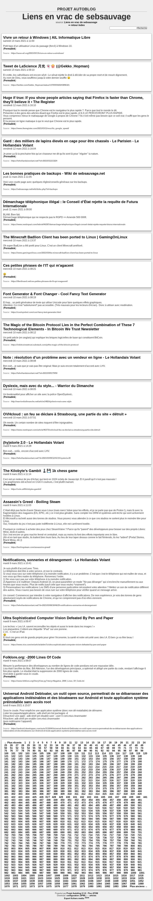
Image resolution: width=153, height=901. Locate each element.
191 (77, 764)
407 (48, 794)
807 (41, 848)
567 (41, 816)
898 (119, 859)
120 (145, 753)
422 (13, 797)
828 (48, 851)
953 (84, 867)
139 (133, 756)
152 (84, 759)
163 (20, 761)
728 (48, 837)
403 (20, 794)
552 (77, 813)
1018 (140, 875)
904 (20, 862)
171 (77, 761)
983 (13, 873)
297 (119, 777)
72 (130, 748)
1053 (7, 883)
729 (55, 837)
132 (84, 756)
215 (104, 767)
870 (63, 856)
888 (48, 859)
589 (55, 819)
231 (77, 769)
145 (34, 759)
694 (91, 832)
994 (91, 873)
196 (112, 764)
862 (6, 856)
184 (27, 764)
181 (6, 764)
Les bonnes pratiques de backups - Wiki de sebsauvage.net (54, 173)
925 (27, 864)
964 (20, 870)
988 (48, 873)
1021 (23, 878)
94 (113, 750)
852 (77, 854)
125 (34, 756)
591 (70, 819)
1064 (99, 883)
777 (112, 843)
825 (27, 851)
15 (93, 742)
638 (119, 824)
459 (126, 800)
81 (39, 750)
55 (34, 748)
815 (97, 848)
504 (20, 808)
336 (112, 783)
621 (140, 821)
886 (34, 859)
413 (90, 794)
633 (84, 824)
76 (11, 750)
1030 (99, 878)
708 (48, 835)
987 (41, 873)
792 (77, 846)
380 (140, 788)
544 (20, 813)
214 (97, 767)
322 (13, 783)
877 (112, 856)
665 (27, 829)
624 (20, 824)
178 (126, 761)
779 (126, 843)
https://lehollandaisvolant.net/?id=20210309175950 (34, 373)
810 (63, 848)
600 (133, 819)
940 (133, 864)
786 (34, 846)
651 (70, 827)
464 (20, 802)
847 (41, 854)
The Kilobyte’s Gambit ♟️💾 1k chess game (40, 471)
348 (55, 786)
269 (63, 775)
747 (41, 840)
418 (126, 794)
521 (140, 808)
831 (70, 851)
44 (113, 745)
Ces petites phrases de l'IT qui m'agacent (38, 265)
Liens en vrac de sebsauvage (76, 16)
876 (105, 856)
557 (112, 813)
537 (112, 810)
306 (41, 780)
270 (70, 775)
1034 (132, 878)
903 (13, 862)
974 (91, 870)
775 (98, 843)
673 (84, 829)
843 (13, 854)
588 (48, 819)
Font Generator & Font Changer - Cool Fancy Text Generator (54, 294)
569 (55, 816)
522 (6, 810)
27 (17, 745)
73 (136, 748)
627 (41, 824)
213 (90, 767)
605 (27, 821)
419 (133, 794)
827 (41, 851)
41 (96, 745)
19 (115, 742)
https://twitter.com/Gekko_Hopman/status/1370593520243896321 (40, 85)
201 (6, 767)
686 (34, 832)
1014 (107, 875)
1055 (23, 883)
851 (70, 854)
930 (63, 864)
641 (140, 824)
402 (13, 794)
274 (98, 775)
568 (48, 816)
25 (5, 745)
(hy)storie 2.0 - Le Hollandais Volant (33, 442)
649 (55, 827)
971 (70, 870)
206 (41, 767)
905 (27, 862)
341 (6, 786)
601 (140, 819)
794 (91, 846)
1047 (99, 881)
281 (6, 777)
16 (98, 742)
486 (34, 805)
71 (125, 748)
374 (98, 788)
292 (84, 777)
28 (22, 745)
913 (83, 862)
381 (6, 791)
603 (13, 821)
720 (133, 835)
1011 (82, 875)
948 (48, 867)
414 (97, 794)
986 (34, 873)
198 (126, 764)
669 (55, 829)
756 (105, 840)
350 (70, 786)
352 (84, 786)
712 (76, 835)
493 (84, 805)
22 (132, 742)
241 (6, 772)
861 (140, 854)
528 (48, 810)
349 (63, 786)
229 (63, 769)
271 (77, 775)
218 (126, 767)
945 (27, 867)
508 (48, 808)
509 (55, 808)
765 (27, 843)
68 (108, 748)
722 (6, 837)
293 (91, 777)
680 (133, 829)
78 (22, 750)
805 (27, 848)
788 (48, 846)
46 (125, 745)
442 (6, 800)
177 (119, 761)
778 (119, 843)
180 (140, 761)
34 (56, 745)
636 (105, 824)
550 (63, 813)
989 (55, 873)
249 (63, 772)
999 (126, 873)
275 (105, 775)
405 (34, 794)
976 (105, 870)
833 (84, 851)
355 (105, 786)
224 (27, 769)
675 (98, 829)
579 (126, 816)
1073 (32, 886)
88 (79, 750)
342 (13, 786)
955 (98, 867)
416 (112, 794)
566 (34, 816)
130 (70, 756)
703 (13, 835)
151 (77, 759)
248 (55, 772)
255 (105, 772)
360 (140, 786)
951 (70, 867)
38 (79, 745)
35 (62, 745)
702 (6, 835)
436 (110, 797)
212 (83, 767)
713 (83, 835)
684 (20, 832)
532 (77, 810)
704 (20, 835)
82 (45, 750)
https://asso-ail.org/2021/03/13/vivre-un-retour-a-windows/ (37, 53)
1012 (90, 875)
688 (48, 832)
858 (119, 854)
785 (27, 846)
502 (6, 808)
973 (84, 870)
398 (126, 791)
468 (48, 802)
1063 (90, 883)
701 (140, 832)
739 (126, 837)
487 (41, 805)
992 (77, 873)
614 (90, 821)
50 (5, 748)
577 (112, 816)
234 (98, 769)
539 (126, 810)
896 (105, 859)
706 (34, 835)
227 (48, 769)
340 (140, 783)
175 (105, 761)
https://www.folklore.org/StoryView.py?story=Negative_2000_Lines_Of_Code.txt (47, 681)
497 (112, 805)
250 (70, 772)
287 (48, 777)
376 (112, 788)
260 (140, 772)
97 (130, 750)
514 (90, 808)
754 (91, 840)
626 (34, 824)
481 (140, 802)
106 (48, 753)
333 (91, 783)
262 (13, 775)
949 (55, 867)
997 (112, 873)
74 (142, 748)
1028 (82, 878)
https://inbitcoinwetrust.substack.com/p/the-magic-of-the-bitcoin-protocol (45, 345)
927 (41, 864)
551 (70, 813)
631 (70, 824)
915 (97, 862)
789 (55, 846)
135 (105, 756)
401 (6, 794)
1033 (124, 878)
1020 (15, 878)
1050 (124, 881)
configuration (72, 895)
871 (70, 856)
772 (77, 843)
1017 (132, 875)
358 (126, 786)
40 (90, 745)
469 (55, 802)
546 (34, 813)
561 (140, 813)
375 (105, 788)
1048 (107, 881)
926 (34, 864)
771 (70, 843)
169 (63, 761)
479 (126, 802)
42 (102, 745)
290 (70, 777)
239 (133, 769)
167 (48, 761)
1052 (141, 881)
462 (6, 802)
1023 (40, 878)
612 (76, 821)
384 (27, 791)
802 (6, 848)
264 (27, 775)
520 (133, 808)
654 (91, 827)
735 (98, 837)
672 (77, 829)
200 (140, 764)
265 (34, 775)
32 (45, 745)
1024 (49, 878)
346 (41, 786)
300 (140, 777)
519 (126, 808)
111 (83, 753)
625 (27, 824)
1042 (57, 881)
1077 (65, 886)
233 (91, 769)
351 (77, 786)
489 (55, 805)
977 (112, 870)
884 (20, 859)
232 (84, 769)
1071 (15, 886)
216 (112, 767)
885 (27, 859)
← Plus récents (13, 742)
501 (140, 805)
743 (13, 840)
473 (84, 802)
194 (98, 764)
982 (6, 873)
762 (6, 843)
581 (140, 816)
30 (34, 745)
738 (119, 837)
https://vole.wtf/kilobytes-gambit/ (26, 489)
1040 (40, 881)
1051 (132, 881)
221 (6, 769)
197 (119, 764)
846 (34, 854)
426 (41, 797)
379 (133, 788)
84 (56, 750)
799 (126, 846)
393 (91, 791)
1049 (115, 881)
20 (121, 742)
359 (133, 786)
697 (112, 832)
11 (70, 742)
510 (63, 808)
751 (70, 840)
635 (98, 824)
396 (112, 791)
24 (144, 742)
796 (105, 846)
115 (111, 753)
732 (77, 837)
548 (48, 813)
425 (34, 797)
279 (133, 775)
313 (90, 780)
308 (55, 780)
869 (55, 856)
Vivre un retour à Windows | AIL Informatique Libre (46, 37)
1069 (141, 883)
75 (5, 750)
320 (140, 780)
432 (82, 797)
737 (112, 837)
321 (6, 783)
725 (27, 837)
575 (98, 816)
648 (48, 827)
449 (55, 800)
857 (112, 854)
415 (104, 794)
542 (6, 813)
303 (20, 780)
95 (119, 750)
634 (91, 824)
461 (140, 800)
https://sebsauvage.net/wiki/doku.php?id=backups (34, 189)
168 (55, 761)
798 (119, 846)
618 (119, 821)
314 (97, 780)
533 (84, 810)
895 (98, 859)
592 (77, 819)
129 (63, 756)
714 (90, 835)
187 (48, 764)
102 (20, 753)
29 (28, 745)
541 (140, 810)
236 (112, 769)
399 (133, 791)
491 (70, 805)
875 (98, 856)
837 (112, 851)
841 (140, 851)
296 (112, 777)
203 (20, 767)
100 (6, 753)
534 (91, 810)
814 (90, 848)
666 (34, 829)
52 (17, 748)
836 (105, 851)
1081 (99, 886)
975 (98, 870)
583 (13, 819)
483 (13, 805)
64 (85, 748)
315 (104, 780)
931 (70, 864)
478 (119, 802)
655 (98, 827)
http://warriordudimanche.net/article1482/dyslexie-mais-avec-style (41, 401)
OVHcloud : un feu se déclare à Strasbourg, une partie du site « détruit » (65, 414)
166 (41, 761)
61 (68, 748)
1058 (49, 883)
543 (13, 813)
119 (138, 753)
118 (131, 753)
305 (34, 780)
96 (125, 750)
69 (113, 748)
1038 (23, 881)
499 (126, 805)
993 (84, 873)
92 (102, 750)
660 (133, 827)
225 (34, 769)
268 (55, 775)
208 (55, 767)
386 (41, 791)
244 (27, 772)
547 (41, 813)
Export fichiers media (76, 898)
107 (55, 753)
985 (27, 873)
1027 (74, 878)
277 (119, 775)
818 (119, 848)
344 (27, 786)
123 (20, 756)
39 (85, 745)
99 (142, 750)
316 (112, 780)
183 (20, 764)
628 (48, 824)
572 (77, 816)
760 (133, 840)
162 (13, 761)
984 (20, 873)
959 (126, 867)
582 (6, 819)
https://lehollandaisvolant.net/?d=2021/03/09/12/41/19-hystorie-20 (41, 458)
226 (41, 769)
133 (91, 756)
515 (97, 808)
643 (13, 827)
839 (126, 851)
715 (97, 835)
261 (6, 775)
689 (55, 832)
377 (119, 788)
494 (91, 805)
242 (13, 772)
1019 (7, 878)
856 (105, 854)
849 (55, 854)
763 (13, 843)
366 (41, 788)
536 (105, 810)
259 (133, 772)
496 (105, 805)
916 (104, 862)
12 (76, 742)
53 (22, 748)
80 (34, 750)
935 (98, 864)
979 (126, 870)
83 (51, 750)
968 (48, 870)
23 (138, 742)
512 (76, 808)
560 (133, 813)
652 (77, 827)
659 (126, 827)
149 (63, 759)
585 (27, 819)
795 (98, 846)
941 (140, 864)
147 (48, 759)
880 (133, 856)
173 (91, 761)
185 (34, 764)
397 (119, 791)
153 (91, 759)
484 (20, 805)
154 (98, 759)
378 (126, 788)
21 (127, 742)
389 (63, 791)
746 (34, 840)
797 (112, 846)
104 (34, 753)
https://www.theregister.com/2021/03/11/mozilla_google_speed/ (40, 128)
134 (98, 756)
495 (98, 805)
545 (27, 813)
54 (28, 748)
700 (133, 832)
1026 (65, 878)
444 (20, 800)
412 (83, 794)
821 (140, 848)
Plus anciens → (138, 886)
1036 (7, 881)
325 (34, 783)
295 (105, 777)
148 (55, 759)
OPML (83, 895)
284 (27, 777)
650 (63, 827)
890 (63, 859)
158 (126, 759)
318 (126, 780)
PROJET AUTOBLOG (76, 9)
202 (13, 767)
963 (13, 870)
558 (119, 813)
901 (140, 859)
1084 (124, 886)
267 (48, 775)
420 (140, 794)
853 (84, 854)
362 (13, 788)
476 (105, 802)
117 (124, 753)
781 (140, 843)
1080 (90, 886)
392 (84, 791)
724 (20, 837)
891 (70, 859)
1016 (124, 875)
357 (119, 786)
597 (112, 819)
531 (70, 810)
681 (140, 829)
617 (112, 821)
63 (79, 748)
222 (13, 769)
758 (119, 840)
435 (103, 797)
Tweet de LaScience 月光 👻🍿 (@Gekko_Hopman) (46, 66)
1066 (115, 883)
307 (48, 780)
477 (112, 802)
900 (133, 859)
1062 (82, 883)
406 (41, 794)
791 (70, 846)
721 (140, 835)
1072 (23, 886)
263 (20, 775)
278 (126, 775)
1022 (32, 878)
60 (62, 748)
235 (105, 769)
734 (91, 837)
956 (105, 867)
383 (20, 791)
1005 (32, 875)
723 (13, 837)
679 (126, 829)
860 (133, 854)
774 (91, 843)
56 (39, 748)
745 (27, 840)
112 (90, 753)
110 (76, 753)
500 (133, 805)
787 (41, 846)
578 (119, 816)
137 (119, 756)
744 (20, 840)
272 (84, 775)
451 (70, 800)
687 (41, 832)
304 (27, 780)
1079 (82, 886)
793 (84, 846)
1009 (65, 875)
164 (27, 761)
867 (41, 856)
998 (119, 873)
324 (27, 783)
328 (55, 783)
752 (77, 840)
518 (119, 808)
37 (73, 745)
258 (126, 772)
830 (63, 851)
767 (41, 843)
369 (63, 788)
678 (119, 829)
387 (48, 791)
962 (6, 870)
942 (6, 867)
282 (13, 777)
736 (105, 837)
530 (63, 810)
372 (84, 788)
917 (112, 862)
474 (91, 802)
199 (133, 764)
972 (77, 870)
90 (90, 750)
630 (63, 824)
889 (55, 859)
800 (133, 846)
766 (34, 843)
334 (98, 783)
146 (41, 759)
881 (140, 856)
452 (77, 800)
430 (68, 797)
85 (62, 750)
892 (77, 859)
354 (98, 786)
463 (13, 802)
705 (27, 835)
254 (98, 772)
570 (63, 816)
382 (13, 791)
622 (6, 824)
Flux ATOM (93, 893)
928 (48, 864)
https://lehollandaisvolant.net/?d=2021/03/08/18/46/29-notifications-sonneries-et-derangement (54, 605)
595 (98, 819)
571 (70, 816)
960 (133, 867)
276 (112, 775)
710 (63, 835)
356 (112, 786)
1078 (74, 886)
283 (20, 777)
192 (84, 764)
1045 (82, 881)
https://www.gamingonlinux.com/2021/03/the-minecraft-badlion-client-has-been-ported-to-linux (54, 253)
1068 (132, 883)
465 (27, 802)
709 (55, 835)
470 (63, 802)
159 (133, 759)
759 (126, 840)
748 (48, 840)
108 (63, 753)
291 (77, 777)
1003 (15, 875)
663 (13, 829)
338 (126, 783)
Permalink (9, 48)
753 (84, 840)
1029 (90, 878)
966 (34, 870)
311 (76, 780)
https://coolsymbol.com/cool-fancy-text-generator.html (36, 312)
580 (133, 816)
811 (69, 848)
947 (41, 867)
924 (20, 864)
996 (105, 873)
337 (119, 783)
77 (17, 750)
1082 (107, 886)
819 (126, 848)
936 (105, 864)
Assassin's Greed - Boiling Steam (31, 502)
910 (63, 862)
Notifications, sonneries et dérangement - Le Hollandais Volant (56, 560)
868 (48, 856)
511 (69, 808)
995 (98, 873)
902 (6, 862)
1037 (15, 881)
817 (112, 848)
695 (98, 832)
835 (98, 851)
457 (112, 800)
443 (13, 800)
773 (84, 843)
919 (126, 862)
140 (140, 756)
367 (48, 788)
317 (119, 780)
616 (104, 821)
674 (91, 829)
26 (11, 745)
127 (48, 756)
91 (96, 750)
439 (131, 797)
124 (27, 756)
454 (91, 800)
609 (55, 821)
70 (119, 748)
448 (48, 800)
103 (27, 753)
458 (119, 800)
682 (6, 832)
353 (91, 786)
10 (65, 742)
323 (20, 783)
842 (6, 854)
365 (34, 788)
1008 (57, 875)
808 (48, 848)
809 (55, 848)
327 (48, 783)
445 (27, 800)
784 (20, 846)
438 (124, 797)
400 (140, 791)
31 (39, 745)
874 (91, 856)
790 (63, 846)
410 (70, 794)
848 (48, 854)
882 (6, 859)
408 (55, 794)
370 (70, 788)
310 (70, 780)
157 (119, 759)
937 (112, 864)
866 (34, 856)
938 (119, 864)
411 (76, 794)
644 (20, 827)
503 (13, 808)
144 (27, 759)
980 (133, 870)
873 (84, 856)
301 (6, 780)
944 (20, 867)
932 (77, 864)
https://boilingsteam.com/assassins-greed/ (30, 547)
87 (73, 750)
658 (119, 827)
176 (112, 761)
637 (112, 824)
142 (13, 759)
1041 (49, 881)
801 (140, 846)
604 (20, 821)
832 (77, 851)
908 (48, 862)
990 (63, 873)
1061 (74, 883)
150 (70, 759)
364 (27, 788)
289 (63, 777)
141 (6, 759)
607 (41, 821)
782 (6, 846)
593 (84, 819)
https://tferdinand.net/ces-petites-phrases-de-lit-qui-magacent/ (39, 281)
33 (51, 745)
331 (77, 783)
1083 (115, 886)
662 (6, 829)
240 (140, 769)
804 (20, 848)
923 (13, 864)
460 (133, 800)
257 (119, 772)
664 (20, 829)
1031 (107, 878)
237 (119, 769)
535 (98, 810)
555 (98, 813)
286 (41, 777)
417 (119, 794)
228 (55, 769)
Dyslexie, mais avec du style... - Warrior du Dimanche (48, 386)
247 (48, 772)
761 (140, 840)
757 (112, 840)
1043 (65, 881)
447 (41, 800)
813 (83, 848)
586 (34, 819)
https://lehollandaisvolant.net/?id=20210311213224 (34, 161)
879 (126, 856)
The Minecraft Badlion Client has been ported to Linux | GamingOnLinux (65, 237)
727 (41, 837)
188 (55, 764)
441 (145, 797)
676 (105, 829)
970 (63, 870)
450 (63, 800)
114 (104, 753)
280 (140, 775)
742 (6, 840)
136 (112, 756)
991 (70, 873)
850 (63, 854)
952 (77, 867)
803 (13, 848)
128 (55, 756)
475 (98, 802)
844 (20, 854)
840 (133, 851)
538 (119, 810)
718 (119, 835)
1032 (115, 878)
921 (140, 862)
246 (41, 772)
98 (136, 750)
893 (84, 859)
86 (68, 750)
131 (77, 756)
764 (20, 843)
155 (105, 759)
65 (90, 748)
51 (11, 748)
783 (13, 846)
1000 (133, 873)
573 (84, 816)
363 (20, 788)
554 (91, 813)
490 (63, 805)
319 (133, 780)
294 (98, 777)
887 (41, 859)
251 (77, 772)
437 (117, 797)
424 (27, 797)
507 (41, 808)
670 (63, 829)
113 (97, 753)
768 (48, 843)
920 (133, 862)
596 (105, 819)
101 (13, 753)
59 (56, 748)
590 (63, 819)
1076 (57, 886)
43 (108, 745)
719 (126, 835)
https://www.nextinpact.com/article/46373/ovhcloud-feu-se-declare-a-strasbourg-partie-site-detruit (55, 430)
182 (13, 764)
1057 (40, 883)
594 (91, 819)
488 (48, 805)
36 (68, 745)
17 (104, 742)
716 (104, 835)
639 (126, 824)
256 (112, 772)
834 (91, 851)
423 (20, 797)
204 (27, 767)
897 (112, 859)
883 (13, 859)
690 (63, 832)
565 (27, 816)
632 (77, 824)
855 (98, 854)
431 (75, 797)
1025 (57, 878)
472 (77, 802)
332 (84, 783)
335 (105, 783)
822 (6, 851)
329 (63, 783)
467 (41, 802)
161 (6, 761)
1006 (40, 875)
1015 (115, 875)
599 (126, 819)
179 (133, 761)
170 (70, 761)
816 (104, 848)
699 (126, 832)
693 (84, 832)
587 (41, 819)
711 (69, 835)
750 (63, 840)
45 (119, 745)
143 (20, 759)
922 (6, 864)
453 (84, 800)
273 (91, 775)
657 (112, 827)
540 (133, 810)
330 (70, 783)
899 (126, 859)
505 (27, 808)
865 (27, 856)
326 (41, 783)
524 (20, 810)
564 (20, 816)
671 (70, 829)
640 (133, 824)
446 (34, 800)
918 (119, 862)
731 (70, 837)
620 (133, 821)
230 (70, 769)
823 (13, 851)
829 (55, 851)
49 (142, 745)
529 (55, 810)
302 (13, 780)
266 (41, 775)
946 (34, 867)
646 (34, 827)
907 (41, 862)
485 (27, 805)
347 (48, 786)
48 (136, 745)
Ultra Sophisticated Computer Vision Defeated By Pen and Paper (58, 618)
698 (119, 832)
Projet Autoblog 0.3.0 (76, 893)
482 (6, 805)
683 (13, 832)
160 (140, 759)
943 (13, 867)
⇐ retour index (76, 25)
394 (98, 791)
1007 (49, 875)
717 (112, 835)
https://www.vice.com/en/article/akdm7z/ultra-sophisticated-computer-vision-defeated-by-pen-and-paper (58, 644)
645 (27, 827)
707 (41, 835)
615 (97, 821)
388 (55, 791)
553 (84, 813)
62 (73, 748)
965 (27, 870)
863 (13, 856)
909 (55, 862)
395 (105, 791)
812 (76, 848)
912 (76, 862)
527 (41, 810)
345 (34, 786)
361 (6, 788)
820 (133, 848)
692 (77, 832)
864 (20, 856)
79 (28, 750)
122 (13, 756)
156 (112, 759)
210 (70, 767)
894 (91, 859)
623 (13, 824)
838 (119, 851)
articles (92, 895)
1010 (74, 875)
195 (105, 764)
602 (6, 821)
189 (63, 764)
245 (34, 772)
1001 (141, 873)
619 (126, 821)
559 (126, 813)
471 (70, 802)
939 (126, 864)
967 (41, 870)
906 (34, 862)
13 (81, 742)
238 (126, 769)
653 (84, 827)
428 (54, 797)
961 (140, 867)
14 (87, 742)
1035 (141, 878)
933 (84, 864)
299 (133, 777)
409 (63, 794)
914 (90, 862)
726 (34, 837)
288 (55, 777)
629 (55, 824)
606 (34, 821)
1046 (90, 881)
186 (41, 764)
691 (70, 832)
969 (55, 870)
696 (105, 832)
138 (126, 756)
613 (83, 821)
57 (45, 748)
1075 (49, 886)
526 (34, 810)
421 (6, 797)
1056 (32, 883)
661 (140, 827)
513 (83, 808)
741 (140, 837)
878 (119, 856)
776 (105, 843)
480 (133, 802)
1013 (99, 875)
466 (34, 802)
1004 (23, 875)
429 (61, 797)
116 (118, 753)
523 (13, 810)
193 (91, 764)
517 (112, 808)
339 (133, 783)
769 (55, 843)
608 (48, 821)
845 (27, 854)
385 (34, 791)
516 (104, 808)
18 (110, 742)
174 (98, 761)
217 (119, 767)
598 (119, 819)
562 (6, 816)
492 (77, 805)
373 (91, 788)
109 (70, 753)
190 (70, 764)
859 (126, 854)
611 (69, 821)
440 (138, 797)
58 (51, 748)
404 (27, 794)
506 (34, 808)
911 (69, 862)
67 (102, 748)
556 (105, 813)
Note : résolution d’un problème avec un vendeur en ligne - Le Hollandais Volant (71, 357)
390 (70, 791)
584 (20, 819)
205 (34, 767)
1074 (40, 886)
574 (91, 816)
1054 (15, 883)
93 (108, 750)
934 (91, 864)
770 (63, 843)
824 (20, 851)
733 (84, 837)
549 (55, 813)
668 (48, 829)
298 (126, 777)
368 (55, 788)
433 (89, 797)
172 (84, 761)
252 (84, 772)
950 (63, 867)
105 (41, 753)
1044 (74, 881)
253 (91, 772)
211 (76, 767)
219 (133, 767)
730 (63, 837)
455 (98, 800)
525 (27, 810)
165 (34, 761)
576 (105, 816)
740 (133, 837)
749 (55, 840)
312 (83, 780)
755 (98, 840)
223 (20, 769)
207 (48, 767)
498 (119, 805)
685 (27, 832)
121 (6, 756)
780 (133, 843)
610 (63, 821)
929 (55, 864)
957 (112, 867)
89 (85, 750)
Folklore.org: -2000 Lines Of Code (32, 657)
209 (63, 767)
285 (34, 777)
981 (140, 870)
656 (105, 827)
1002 (7, 875)
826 (34, 851)
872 (77, 856)
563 (13, 816)
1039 (32, 881)
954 (91, 867)
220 (140, 767)
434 (96, 797)
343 (20, 786)
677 (112, 829)
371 (77, 788)
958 (119, 867)
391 (77, 791)
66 (96, 748)
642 (6, 827)
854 (91, 854)
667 (41, 829)
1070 (7, 886)
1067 (124, 883)
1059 (57, 883)
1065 (107, 883)
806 (34, 848)
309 (63, 780)
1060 (65, 883)
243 (20, 772)
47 (130, 745)
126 (41, 756)
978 (119, 870)
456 (105, 800)
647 (41, 827)
